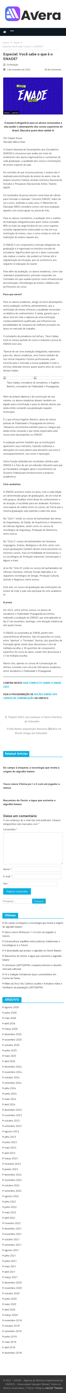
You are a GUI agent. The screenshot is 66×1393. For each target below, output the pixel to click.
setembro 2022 (12, 1191)
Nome (7, 869)
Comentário (10, 829)
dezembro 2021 (13, 1228)
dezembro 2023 (13, 1110)
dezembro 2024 (13, 1066)
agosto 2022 (11, 1196)
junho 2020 (10, 1299)
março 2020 (11, 1315)
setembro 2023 (12, 1126)
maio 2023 (10, 1147)
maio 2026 (10, 1018)
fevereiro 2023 (12, 1164)
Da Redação (12, 64)
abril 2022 (9, 1218)
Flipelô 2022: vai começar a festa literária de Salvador (35, 719)
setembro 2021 (12, 1245)
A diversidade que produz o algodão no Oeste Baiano (32, 950)
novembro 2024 (13, 1072)
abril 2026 (9, 1023)
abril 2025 (9, 1061)
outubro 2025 (12, 1045)
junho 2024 (10, 1093)
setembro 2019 (12, 1331)
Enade (7, 113)
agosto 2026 (11, 1007)
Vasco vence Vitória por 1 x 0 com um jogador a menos (31, 786)
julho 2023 (10, 1137)
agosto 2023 (11, 1131)
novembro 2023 (13, 1115)
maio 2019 (10, 1342)
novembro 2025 (13, 1039)
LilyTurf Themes (54, 1388)
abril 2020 (9, 1309)
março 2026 (11, 1029)
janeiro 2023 (11, 1169)
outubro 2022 (12, 1185)
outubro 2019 (12, 1326)
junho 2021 (10, 1261)
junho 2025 (10, 1050)
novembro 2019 (13, 1320)
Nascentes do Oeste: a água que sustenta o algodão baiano (29, 802)
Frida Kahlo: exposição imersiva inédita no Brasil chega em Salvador (34, 731)
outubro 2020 (12, 1293)
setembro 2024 (12, 1083)
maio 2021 (10, 1266)
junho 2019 (10, 1336)
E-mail (7, 876)
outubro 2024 (12, 1077)
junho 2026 (10, 1012)
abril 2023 (9, 1153)
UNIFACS (15, 113)
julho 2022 (10, 1201)
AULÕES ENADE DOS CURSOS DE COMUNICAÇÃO (30, 696)
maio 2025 (10, 1056)
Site (5, 883)
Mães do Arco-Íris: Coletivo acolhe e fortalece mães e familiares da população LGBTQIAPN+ (32, 985)
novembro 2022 (13, 1180)
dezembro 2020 (13, 1282)
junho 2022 (10, 1207)
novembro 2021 (13, 1234)
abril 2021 (9, 1272)
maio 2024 (10, 1099)
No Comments (54, 69)
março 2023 (11, 1158)
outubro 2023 (12, 1120)
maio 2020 (10, 1304)
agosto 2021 (11, 1250)
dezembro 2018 (13, 1353)
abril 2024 (9, 1104)
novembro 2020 (13, 1288)
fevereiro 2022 (12, 1223)
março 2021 (11, 1277)
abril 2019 (9, 1347)
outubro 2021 (12, 1239)
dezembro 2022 (13, 1174)
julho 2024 (10, 1088)
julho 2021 (10, 1255)
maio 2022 (10, 1212)
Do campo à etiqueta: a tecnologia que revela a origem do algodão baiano (31, 770)
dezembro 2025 (13, 1034)
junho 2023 (10, 1142)
